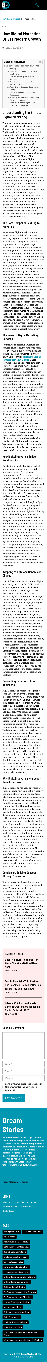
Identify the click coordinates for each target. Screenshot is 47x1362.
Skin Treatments (12, 1317)
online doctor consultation (16, 1282)
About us (7, 1202)
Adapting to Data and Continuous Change (24, 88)
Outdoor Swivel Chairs (14, 1287)
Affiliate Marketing (32, 1232)
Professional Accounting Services (20, 1292)
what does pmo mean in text (17, 1340)
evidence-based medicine (15, 1257)
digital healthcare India (15, 1252)
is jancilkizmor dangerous (16, 1272)
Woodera (38, 1340)
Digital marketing (14, 48)
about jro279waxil (12, 1232)
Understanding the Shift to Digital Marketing (22, 67)
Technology (9, 26)
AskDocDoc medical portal (16, 1242)
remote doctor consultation (17, 1302)
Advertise (31, 1202)
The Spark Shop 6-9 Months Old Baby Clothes (21, 1333)
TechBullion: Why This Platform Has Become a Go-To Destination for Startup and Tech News (23, 985)
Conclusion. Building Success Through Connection (22, 104)
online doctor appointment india (19, 1277)
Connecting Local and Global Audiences (22, 93)
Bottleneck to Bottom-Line (16, 1247)
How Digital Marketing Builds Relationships (23, 83)
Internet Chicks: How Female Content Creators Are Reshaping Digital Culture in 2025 (22, 1006)
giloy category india (13, 1262)
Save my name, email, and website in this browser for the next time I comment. (23, 1086)
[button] (37, 5)
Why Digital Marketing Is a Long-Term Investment (24, 98)
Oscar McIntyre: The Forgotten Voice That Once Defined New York (21, 963)
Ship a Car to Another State (16, 1312)
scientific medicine (13, 1307)
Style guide (8, 1211)
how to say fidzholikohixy (16, 1267)
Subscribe (19, 1202)
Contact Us (25, 1206)
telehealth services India (15, 1322)
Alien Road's (9, 1237)
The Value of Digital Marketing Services (24, 77)
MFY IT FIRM (29, 19)
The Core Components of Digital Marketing (23, 72)
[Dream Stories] (5, 5)
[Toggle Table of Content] (39, 62)
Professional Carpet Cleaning (18, 1297)
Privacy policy (10, 1206)
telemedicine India (13, 1327)
